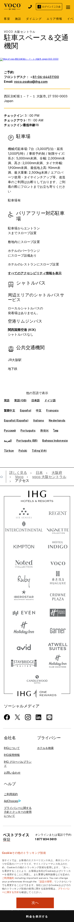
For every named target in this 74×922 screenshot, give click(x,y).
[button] (68, 6)
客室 (7, 18)
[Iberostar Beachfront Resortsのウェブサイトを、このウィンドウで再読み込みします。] (24, 596)
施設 (18, 18)
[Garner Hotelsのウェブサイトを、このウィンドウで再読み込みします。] (58, 629)
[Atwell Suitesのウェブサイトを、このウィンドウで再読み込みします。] (58, 646)
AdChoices (11, 801)
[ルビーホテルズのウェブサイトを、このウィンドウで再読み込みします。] (24, 579)
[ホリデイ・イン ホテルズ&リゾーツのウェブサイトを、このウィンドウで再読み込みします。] (24, 629)
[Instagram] (28, 716)
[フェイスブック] (7, 716)
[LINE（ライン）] (49, 716)
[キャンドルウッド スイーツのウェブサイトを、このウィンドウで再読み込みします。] (37, 679)
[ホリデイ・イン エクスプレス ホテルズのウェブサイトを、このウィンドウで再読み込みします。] (58, 612)
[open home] (3, 476)
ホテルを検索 (45, 748)
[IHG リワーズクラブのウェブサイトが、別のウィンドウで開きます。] (37, 694)
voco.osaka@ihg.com (31, 82)
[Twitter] (17, 716)
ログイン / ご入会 (51, 6)
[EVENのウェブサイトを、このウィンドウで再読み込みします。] (24, 612)
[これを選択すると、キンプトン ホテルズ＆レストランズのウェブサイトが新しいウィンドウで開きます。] (24, 545)
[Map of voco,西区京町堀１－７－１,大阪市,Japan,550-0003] (29, 59)
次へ (35, 902)
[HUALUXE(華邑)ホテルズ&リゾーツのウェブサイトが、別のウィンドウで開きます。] (58, 579)
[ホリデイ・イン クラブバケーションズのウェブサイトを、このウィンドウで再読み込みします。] (58, 663)
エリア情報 (54, 18)
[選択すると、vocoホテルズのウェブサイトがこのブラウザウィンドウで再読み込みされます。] (58, 562)
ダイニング (34, 18)
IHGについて (12, 748)
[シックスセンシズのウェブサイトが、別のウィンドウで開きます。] (24, 512)
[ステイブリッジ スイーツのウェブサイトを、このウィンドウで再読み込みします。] (24, 663)
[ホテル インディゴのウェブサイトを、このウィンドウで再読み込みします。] (58, 545)
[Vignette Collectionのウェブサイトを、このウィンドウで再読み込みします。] (58, 529)
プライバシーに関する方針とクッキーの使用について (18, 811)
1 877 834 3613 (46, 839)
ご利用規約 (11, 794)
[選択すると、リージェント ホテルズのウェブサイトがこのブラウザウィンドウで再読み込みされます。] (58, 512)
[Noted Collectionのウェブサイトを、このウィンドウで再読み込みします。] (24, 562)
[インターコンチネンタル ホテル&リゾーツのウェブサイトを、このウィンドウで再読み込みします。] (24, 529)
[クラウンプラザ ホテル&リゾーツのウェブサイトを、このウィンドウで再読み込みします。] (58, 596)
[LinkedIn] (39, 716)
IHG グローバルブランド (18, 763)
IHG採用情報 (12, 754)
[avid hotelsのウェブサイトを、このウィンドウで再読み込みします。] (24, 646)
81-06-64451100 (46, 77)
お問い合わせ (12, 772)
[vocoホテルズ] (12, 6)
